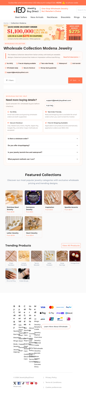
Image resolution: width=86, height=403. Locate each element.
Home (6, 23)
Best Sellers (21, 17)
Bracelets (65, 17)
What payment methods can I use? (21, 159)
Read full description (70, 57)
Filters (11, 80)
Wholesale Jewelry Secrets (38, 350)
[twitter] (14, 383)
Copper (22, 344)
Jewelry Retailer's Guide (38, 327)
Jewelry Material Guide (37, 342)
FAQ (30, 339)
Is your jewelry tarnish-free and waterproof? (25, 152)
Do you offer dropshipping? (19, 145)
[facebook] (19, 383)
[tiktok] (23, 383)
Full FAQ (49, 106)
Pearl (21, 351)
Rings (77, 17)
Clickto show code (64, 3)
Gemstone (23, 347)
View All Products (71, 245)
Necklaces (52, 17)
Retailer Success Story (37, 364)
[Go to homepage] (26, 10)
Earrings (16, 334)
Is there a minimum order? (18, 139)
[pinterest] (36, 383)
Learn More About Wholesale (56, 327)
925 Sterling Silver (22, 327)
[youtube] (31, 383)
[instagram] (27, 383)
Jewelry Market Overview (38, 335)
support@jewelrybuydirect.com (17, 72)
